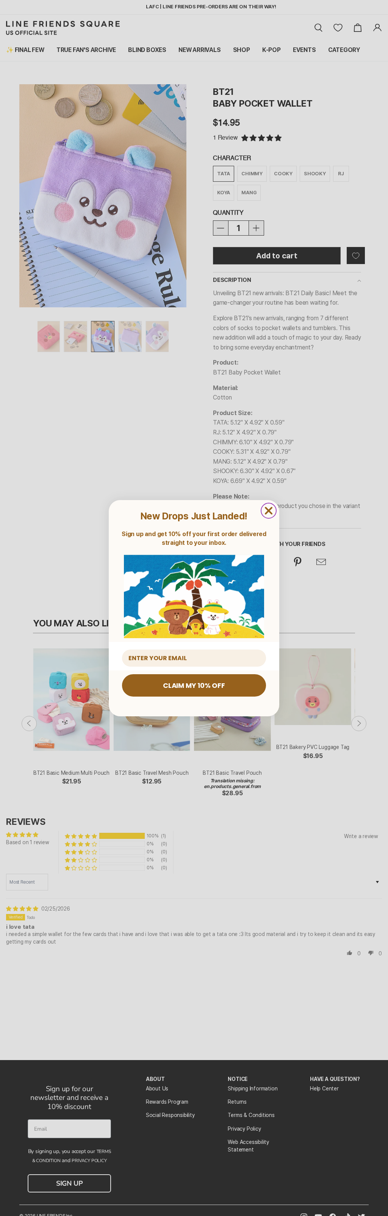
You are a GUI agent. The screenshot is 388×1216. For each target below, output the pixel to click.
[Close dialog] (268, 510)
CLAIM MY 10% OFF (194, 685)
